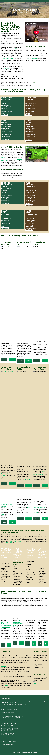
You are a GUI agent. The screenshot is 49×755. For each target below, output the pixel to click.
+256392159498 (8, 542)
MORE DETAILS (4, 139)
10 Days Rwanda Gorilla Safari (7, 368)
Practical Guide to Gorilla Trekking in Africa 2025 (10, 746)
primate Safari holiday (16, 48)
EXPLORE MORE (29, 205)
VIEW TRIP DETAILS (4, 359)
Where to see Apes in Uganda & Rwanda (9, 741)
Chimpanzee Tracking (38, 474)
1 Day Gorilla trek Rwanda (9, 342)
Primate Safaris (27, 479)
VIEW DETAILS (3, 645)
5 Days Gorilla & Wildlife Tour (23, 368)
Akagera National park (33, 58)
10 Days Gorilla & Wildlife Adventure (8, 733)
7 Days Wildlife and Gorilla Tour (7, 732)
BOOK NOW (12, 359)
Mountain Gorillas (5, 473)
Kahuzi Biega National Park (39, 507)
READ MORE (4, 557)
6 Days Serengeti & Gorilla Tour (7, 730)
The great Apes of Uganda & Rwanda (8, 743)
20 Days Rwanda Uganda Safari (39, 368)
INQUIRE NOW (4, 114)
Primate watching (6, 68)
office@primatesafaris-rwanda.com (24, 542)
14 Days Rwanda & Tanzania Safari (8, 735)
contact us (7, 685)
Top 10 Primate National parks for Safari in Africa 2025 (11, 747)
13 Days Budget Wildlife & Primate (7, 734)
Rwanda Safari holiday (8, 58)
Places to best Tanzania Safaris (7, 744)
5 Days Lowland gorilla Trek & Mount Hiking (9, 728)
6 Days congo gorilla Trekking (7, 729)
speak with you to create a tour (16, 541)
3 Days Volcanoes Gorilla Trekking (7, 725)
